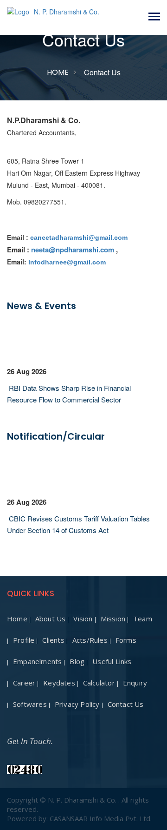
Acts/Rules (90, 640)
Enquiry (135, 682)
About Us (50, 618)
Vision (82, 618)
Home (58, 72)
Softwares (30, 704)
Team (142, 618)
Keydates (59, 682)
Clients (53, 640)
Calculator (99, 682)
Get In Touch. (30, 741)
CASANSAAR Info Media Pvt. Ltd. (101, 818)
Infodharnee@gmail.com (67, 262)
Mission (113, 618)
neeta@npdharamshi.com (72, 249)
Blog (77, 661)
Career (24, 682)
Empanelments (37, 661)
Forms (126, 640)
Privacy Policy (77, 704)
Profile (23, 640)
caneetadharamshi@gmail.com (79, 237)
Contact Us (126, 704)
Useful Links (111, 661)
